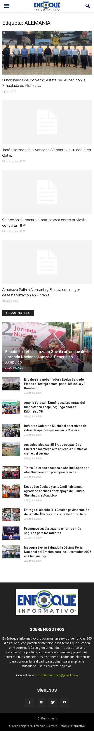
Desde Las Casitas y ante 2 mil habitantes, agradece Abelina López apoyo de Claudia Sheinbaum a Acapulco (54, 491)
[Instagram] (41, 702)
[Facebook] (29, 702)
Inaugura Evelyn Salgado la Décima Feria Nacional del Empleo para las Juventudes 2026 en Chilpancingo (57, 552)
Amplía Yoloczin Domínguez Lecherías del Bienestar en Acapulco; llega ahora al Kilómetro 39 (54, 407)
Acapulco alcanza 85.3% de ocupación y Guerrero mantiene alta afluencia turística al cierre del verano (55, 449)
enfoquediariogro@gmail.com (57, 675)
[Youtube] (64, 702)
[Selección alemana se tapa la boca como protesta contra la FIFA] (47, 192)
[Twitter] (53, 702)
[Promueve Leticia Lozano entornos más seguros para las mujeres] (11, 533)
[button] (88, 6)
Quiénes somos (47, 718)
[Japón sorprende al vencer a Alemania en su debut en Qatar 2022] (47, 122)
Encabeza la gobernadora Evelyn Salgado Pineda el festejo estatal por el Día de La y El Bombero (55, 384)
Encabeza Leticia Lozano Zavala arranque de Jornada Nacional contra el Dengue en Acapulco (45, 356)
